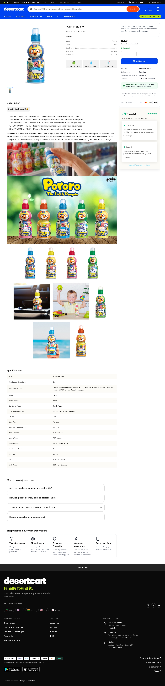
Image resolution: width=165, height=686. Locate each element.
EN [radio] (118, 2)
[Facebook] (159, 605)
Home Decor (21, 16)
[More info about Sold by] (151, 68)
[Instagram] (148, 605)
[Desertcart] (14, 9)
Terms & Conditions (150, 658)
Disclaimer (155, 667)
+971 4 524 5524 (115, 648)
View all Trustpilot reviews (139, 165)
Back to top (83, 567)
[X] (153, 605)
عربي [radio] (122, 2)
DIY (58, 16)
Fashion (49, 16)
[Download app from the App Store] (31, 669)
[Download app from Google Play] (12, 669)
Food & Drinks (36, 16)
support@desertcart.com (119, 638)
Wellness (7, 16)
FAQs (157, 671)
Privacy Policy (153, 662)
